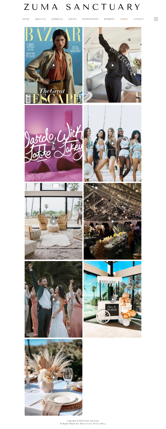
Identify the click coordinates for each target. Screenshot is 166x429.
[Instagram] (155, 19)
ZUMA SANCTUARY (83, 7)
